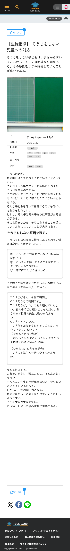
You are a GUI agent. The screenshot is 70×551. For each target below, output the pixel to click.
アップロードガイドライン (46, 531)
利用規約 (55, 537)
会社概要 (9, 544)
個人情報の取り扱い (35, 537)
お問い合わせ (11, 537)
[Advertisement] (35, 447)
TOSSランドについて (16, 531)
